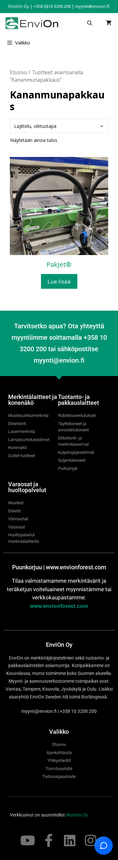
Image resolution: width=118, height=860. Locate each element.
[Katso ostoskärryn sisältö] (108, 23)
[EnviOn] (33, 23)
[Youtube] (27, 840)
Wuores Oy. (77, 814)
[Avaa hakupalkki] (89, 23)
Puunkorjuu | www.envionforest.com (59, 567)
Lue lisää (59, 281)
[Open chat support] (103, 845)
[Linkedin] (69, 840)
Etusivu (18, 72)
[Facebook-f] (48, 840)
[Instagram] (90, 840)
